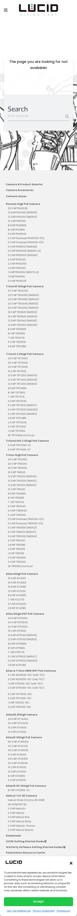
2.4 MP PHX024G (17, 263)
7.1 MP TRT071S (16, 396)
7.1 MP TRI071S (16, 502)
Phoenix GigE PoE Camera (23, 204)
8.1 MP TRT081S (16, 392)
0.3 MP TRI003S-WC (19, 707)
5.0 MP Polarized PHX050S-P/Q (25, 242)
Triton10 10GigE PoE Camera (24, 286)
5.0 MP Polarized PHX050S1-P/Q (26, 238)
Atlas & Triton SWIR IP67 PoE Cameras (31, 670)
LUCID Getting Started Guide (25, 841)
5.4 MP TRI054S (17, 515)
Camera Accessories (20, 190)
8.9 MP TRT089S (17, 388)
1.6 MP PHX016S (16, 276)
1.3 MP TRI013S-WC (19, 702)
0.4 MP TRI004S (17, 561)
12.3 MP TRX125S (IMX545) (22, 325)
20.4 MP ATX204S (18, 763)
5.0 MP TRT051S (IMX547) (22, 405)
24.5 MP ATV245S (18, 719)
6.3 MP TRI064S (17, 506)
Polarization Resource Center (25, 852)
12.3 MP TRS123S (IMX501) (22, 480)
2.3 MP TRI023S (16, 549)
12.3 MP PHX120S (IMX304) (22, 216)
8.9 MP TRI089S (17, 493)
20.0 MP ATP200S (18, 626)
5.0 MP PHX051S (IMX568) (22, 246)
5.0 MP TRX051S (17, 342)
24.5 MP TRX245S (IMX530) (23, 295)
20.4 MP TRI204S (17, 463)
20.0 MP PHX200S (18, 208)
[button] (71, 863)
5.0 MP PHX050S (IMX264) (23, 255)
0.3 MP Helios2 (16, 813)
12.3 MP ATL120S (17, 591)
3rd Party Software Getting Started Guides (34, 847)
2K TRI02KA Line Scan (20, 566)
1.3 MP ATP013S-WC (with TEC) (25, 683)
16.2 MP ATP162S (17, 630)
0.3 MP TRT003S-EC (19, 449)
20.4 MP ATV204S (18, 723)
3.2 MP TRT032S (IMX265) (22, 414)
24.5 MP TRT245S (18, 358)
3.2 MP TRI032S (16, 540)
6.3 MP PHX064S (17, 233)
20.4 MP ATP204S (18, 622)
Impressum (63, 910)
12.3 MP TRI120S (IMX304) (22, 485)
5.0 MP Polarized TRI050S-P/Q (25, 523)
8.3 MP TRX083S (17, 329)
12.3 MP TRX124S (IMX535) (22, 320)
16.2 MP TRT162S (17, 371)
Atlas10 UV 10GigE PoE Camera (26, 785)
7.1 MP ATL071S (16, 599)
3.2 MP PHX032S (17, 259)
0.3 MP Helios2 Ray (19, 817)
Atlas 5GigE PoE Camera (22, 574)
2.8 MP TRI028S (16, 544)
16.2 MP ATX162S (17, 767)
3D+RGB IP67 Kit (17, 804)
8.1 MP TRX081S (16, 333)
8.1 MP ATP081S (16, 648)
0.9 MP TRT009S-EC (19, 445)
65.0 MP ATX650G (18, 741)
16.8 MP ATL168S (17, 586)
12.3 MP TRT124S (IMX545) (22, 379)
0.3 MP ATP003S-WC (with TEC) (26, 687)
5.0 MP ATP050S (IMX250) (23, 660)
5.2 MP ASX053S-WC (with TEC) (26, 675)
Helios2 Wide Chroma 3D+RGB (26, 800)
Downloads (13, 835)
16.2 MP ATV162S (17, 727)
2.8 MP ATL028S (17, 608)
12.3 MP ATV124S (17, 732)
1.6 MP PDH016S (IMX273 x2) (23, 272)
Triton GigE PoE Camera (22, 455)
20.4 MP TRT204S (18, 362)
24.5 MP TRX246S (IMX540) (23, 299)
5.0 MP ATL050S (17, 604)
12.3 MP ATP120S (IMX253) (22, 639)
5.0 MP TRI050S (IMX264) (22, 536)
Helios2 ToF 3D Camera (21, 795)
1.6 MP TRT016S (16, 431)
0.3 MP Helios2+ (17, 808)
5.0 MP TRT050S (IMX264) (23, 409)
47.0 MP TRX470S (18, 290)
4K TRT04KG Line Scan (21, 435)
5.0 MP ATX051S (17, 780)
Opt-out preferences (19, 910)
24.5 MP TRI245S (17, 459)
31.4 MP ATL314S (17, 578)
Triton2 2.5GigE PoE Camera (24, 354)
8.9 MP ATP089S (17, 643)
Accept (38, 901)
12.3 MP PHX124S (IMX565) (22, 212)
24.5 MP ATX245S (18, 758)
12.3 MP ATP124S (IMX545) (22, 635)
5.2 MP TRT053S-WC (20, 694)
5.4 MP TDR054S (17, 510)
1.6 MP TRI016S (16, 553)
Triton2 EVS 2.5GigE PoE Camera (27, 440)
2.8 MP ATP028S (17, 665)
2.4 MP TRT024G (17, 422)
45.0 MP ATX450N (18, 750)
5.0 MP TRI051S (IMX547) (22, 532)
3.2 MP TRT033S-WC (20, 698)
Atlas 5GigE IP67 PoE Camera (25, 613)
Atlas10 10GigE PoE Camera (24, 737)
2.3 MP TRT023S (17, 426)
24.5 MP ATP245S (18, 618)
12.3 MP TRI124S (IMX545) (22, 476)
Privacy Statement (44, 910)
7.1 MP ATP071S (16, 652)
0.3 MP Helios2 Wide (19, 821)
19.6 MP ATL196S (17, 582)
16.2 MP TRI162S (16, 472)
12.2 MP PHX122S (17, 221)
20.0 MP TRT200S (18, 367)
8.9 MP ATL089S (17, 595)
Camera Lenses (16, 196)
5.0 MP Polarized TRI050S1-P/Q (26, 519)
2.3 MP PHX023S (17, 268)
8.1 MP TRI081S (16, 497)
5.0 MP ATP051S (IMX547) (22, 656)
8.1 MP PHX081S (16, 229)
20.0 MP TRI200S (17, 468)
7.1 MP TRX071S (16, 337)
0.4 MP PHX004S (17, 281)
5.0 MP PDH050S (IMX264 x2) (24, 250)
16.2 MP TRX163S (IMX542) (22, 316)
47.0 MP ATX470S (18, 746)
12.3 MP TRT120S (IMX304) (22, 384)
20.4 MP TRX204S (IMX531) (23, 303)
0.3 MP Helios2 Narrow (20, 830)
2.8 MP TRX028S (17, 346)
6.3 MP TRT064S (17, 401)
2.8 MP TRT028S (17, 418)
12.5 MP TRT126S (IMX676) (22, 375)
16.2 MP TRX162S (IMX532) (22, 312)
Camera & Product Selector (24, 184)
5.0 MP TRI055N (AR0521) (22, 527)
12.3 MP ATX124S (17, 771)
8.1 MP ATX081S (16, 776)
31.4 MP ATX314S (17, 754)
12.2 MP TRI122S (16, 489)
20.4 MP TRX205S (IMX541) (23, 307)
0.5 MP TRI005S (17, 557)
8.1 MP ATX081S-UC (19, 790)
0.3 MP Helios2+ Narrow (21, 825)
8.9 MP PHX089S (17, 225)
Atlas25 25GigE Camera (21, 714)
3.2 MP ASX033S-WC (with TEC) (26, 679)
